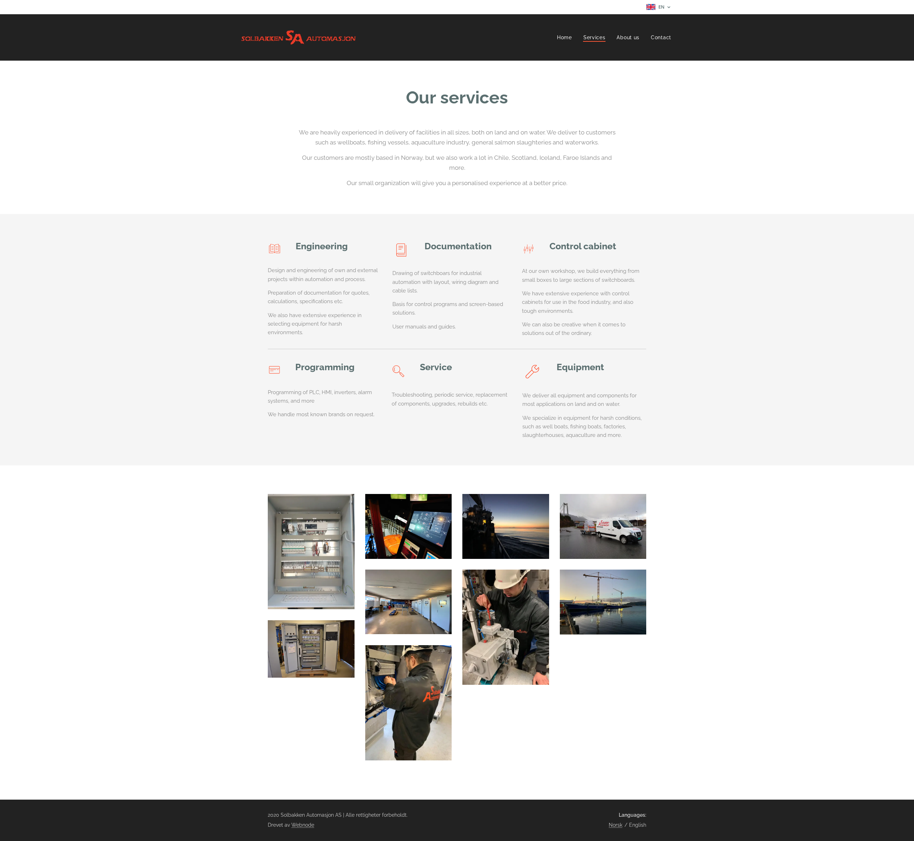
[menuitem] (566, 37)
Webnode (302, 825)
